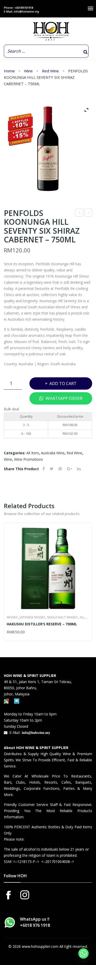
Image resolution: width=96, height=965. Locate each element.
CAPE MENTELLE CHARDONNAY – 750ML (79, 213)
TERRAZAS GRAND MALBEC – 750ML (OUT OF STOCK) (88, 213)
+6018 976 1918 (35, 925)
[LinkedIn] (79, 468)
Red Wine (50, 70)
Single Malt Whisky (62, 617)
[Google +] (69, 468)
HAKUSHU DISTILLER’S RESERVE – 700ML (42, 624)
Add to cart (63, 383)
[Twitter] (52, 468)
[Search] (85, 52)
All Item (32, 452)
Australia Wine (53, 452)
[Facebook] (43, 468)
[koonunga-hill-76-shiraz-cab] (48, 148)
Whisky (12, 617)
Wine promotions (28, 459)
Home (9, 70)
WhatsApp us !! (35, 922)
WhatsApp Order (63, 398)
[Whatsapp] (83, 953)
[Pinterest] (60, 468)
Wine (28, 70)
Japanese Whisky (32, 617)
